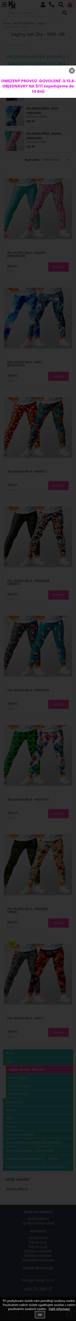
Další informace (59, 1309)
